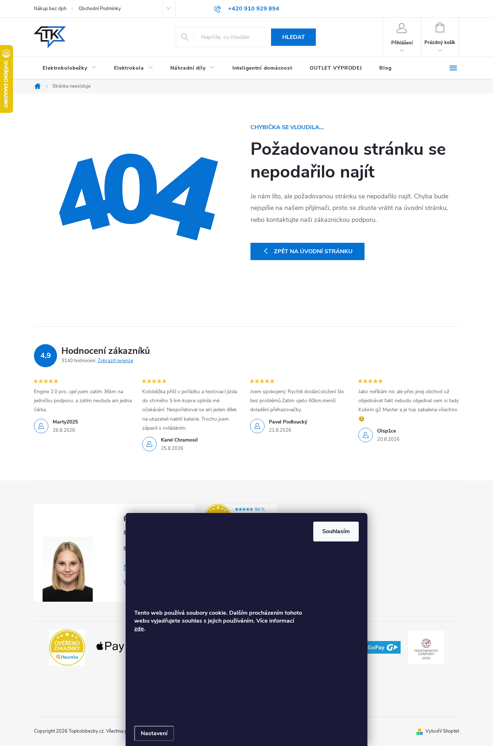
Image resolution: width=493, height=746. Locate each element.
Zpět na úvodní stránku (313, 251)
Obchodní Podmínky (100, 8)
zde (139, 629)
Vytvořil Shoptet (442, 731)
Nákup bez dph (50, 8)
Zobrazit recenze (115, 360)
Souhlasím (336, 531)
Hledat (293, 37)
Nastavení (154, 733)
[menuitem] (69, 68)
